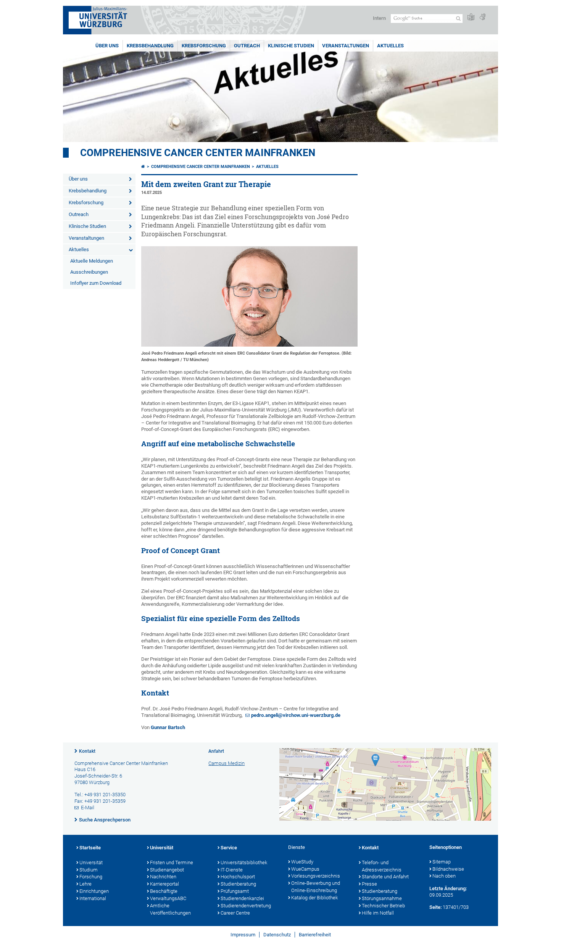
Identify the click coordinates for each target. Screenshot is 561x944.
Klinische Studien (291, 45)
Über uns (107, 45)
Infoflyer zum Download (95, 283)
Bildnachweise (448, 869)
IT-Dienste (232, 870)
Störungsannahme (382, 898)
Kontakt (87, 751)
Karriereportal (164, 884)
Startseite (90, 847)
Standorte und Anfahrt (385, 876)
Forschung (90, 876)
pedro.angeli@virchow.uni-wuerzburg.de (295, 715)
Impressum (243, 935)
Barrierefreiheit (315, 935)
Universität (91, 862)
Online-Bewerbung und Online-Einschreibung (315, 886)
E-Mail (87, 807)
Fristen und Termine (171, 862)
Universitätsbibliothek (244, 862)
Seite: (435, 907)
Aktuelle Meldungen (91, 261)
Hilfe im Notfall (378, 913)
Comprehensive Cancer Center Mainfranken (197, 152)
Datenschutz (277, 935)
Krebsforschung (204, 45)
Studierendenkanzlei (242, 898)
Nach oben (444, 876)
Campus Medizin (226, 763)
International (92, 898)
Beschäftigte (163, 891)
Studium (88, 870)
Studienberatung (238, 884)
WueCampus (305, 869)
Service (229, 847)
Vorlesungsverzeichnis (315, 876)
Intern (379, 18)
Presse (369, 884)
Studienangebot (167, 870)
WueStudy (302, 862)
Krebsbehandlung (150, 45)
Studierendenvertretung (246, 905)
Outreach (247, 45)
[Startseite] (143, 166)
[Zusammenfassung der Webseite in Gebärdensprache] (482, 17)
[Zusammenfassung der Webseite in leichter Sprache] (471, 17)
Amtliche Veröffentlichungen (170, 909)
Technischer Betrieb (383, 905)
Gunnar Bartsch (168, 727)
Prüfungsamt (235, 891)
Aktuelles (390, 45)
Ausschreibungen (89, 272)
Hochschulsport (238, 876)
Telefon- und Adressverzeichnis (381, 866)
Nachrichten (163, 876)
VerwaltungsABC (168, 898)
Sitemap (441, 862)
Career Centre (235, 913)
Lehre (85, 884)
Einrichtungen (94, 891)
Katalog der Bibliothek (314, 897)
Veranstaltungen (345, 45)
